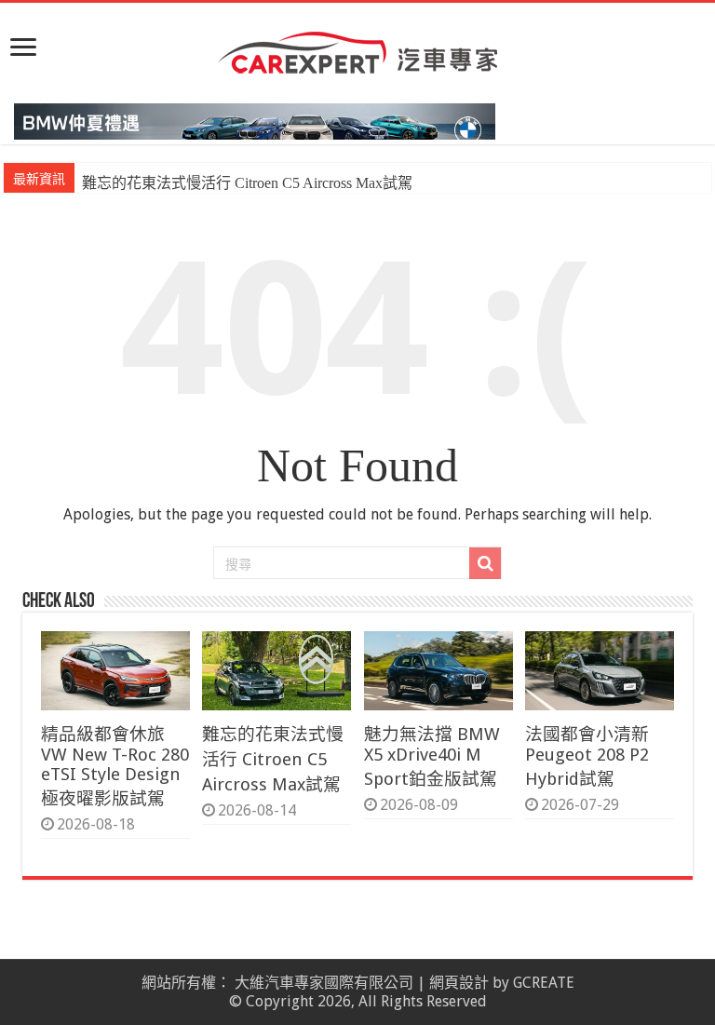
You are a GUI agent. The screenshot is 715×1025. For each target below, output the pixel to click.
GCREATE (543, 982)
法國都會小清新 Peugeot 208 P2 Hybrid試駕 (587, 756)
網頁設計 (459, 982)
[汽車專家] (357, 49)
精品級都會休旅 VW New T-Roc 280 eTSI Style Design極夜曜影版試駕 (115, 766)
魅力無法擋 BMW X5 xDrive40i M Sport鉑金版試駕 (432, 756)
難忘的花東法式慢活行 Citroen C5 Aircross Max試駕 (247, 183)
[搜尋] (485, 563)
